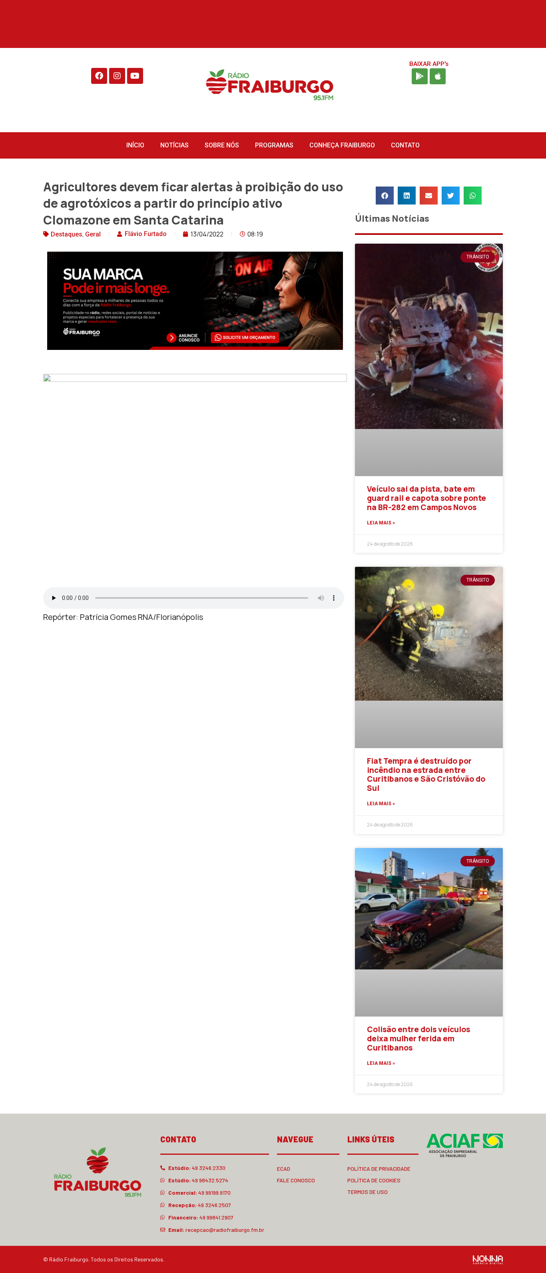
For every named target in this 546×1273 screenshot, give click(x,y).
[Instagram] (117, 76)
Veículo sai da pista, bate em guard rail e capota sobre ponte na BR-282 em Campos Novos (426, 498)
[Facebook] (99, 76)
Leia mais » (381, 523)
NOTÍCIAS (174, 145)
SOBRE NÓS (222, 145)
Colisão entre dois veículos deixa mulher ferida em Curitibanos (418, 1038)
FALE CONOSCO (296, 1180)
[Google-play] (420, 76)
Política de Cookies (374, 1180)
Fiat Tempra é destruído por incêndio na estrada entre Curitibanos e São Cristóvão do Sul (426, 774)
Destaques (66, 234)
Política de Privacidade (378, 1168)
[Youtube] (135, 76)
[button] (385, 196)
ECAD (283, 1168)
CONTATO (405, 145)
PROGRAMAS (274, 145)
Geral (93, 234)
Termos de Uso (367, 1191)
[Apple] (438, 76)
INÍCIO (135, 145)
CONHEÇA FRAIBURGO (342, 145)
